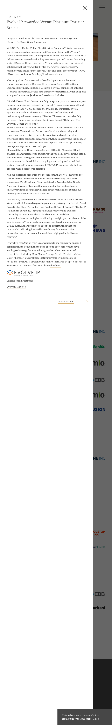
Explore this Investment (20, 280)
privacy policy (69, 718)
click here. (55, 265)
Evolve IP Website (16, 287)
